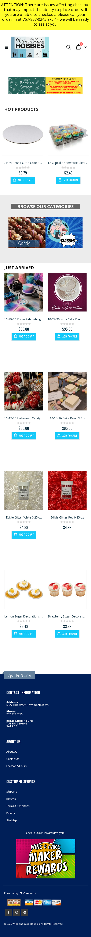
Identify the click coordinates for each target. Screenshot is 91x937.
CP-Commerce (27, 893)
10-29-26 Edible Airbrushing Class (23, 319)
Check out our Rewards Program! (45, 833)
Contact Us (12, 759)
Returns (11, 799)
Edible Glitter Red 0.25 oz (67, 517)
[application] (45, 85)
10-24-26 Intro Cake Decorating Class (67, 319)
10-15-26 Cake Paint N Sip (67, 418)
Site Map (11, 820)
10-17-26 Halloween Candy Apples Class (23, 418)
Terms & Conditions (17, 806)
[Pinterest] (24, 912)
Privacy (10, 813)
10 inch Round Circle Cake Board (22, 163)
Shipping (11, 791)
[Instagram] (16, 912)
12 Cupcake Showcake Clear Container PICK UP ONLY (68, 163)
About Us (11, 751)
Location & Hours (16, 766)
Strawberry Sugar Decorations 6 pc (67, 616)
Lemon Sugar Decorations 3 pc (23, 616)
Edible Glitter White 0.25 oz (24, 517)
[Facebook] (8, 912)
